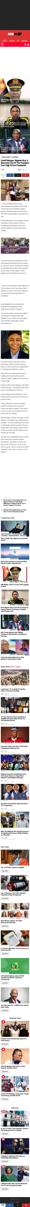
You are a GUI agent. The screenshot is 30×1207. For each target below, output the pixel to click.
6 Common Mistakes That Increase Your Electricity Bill (15, 949)
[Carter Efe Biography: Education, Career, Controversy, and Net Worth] (15, 1084)
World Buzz (20, 654)
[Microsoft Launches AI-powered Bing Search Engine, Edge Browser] (15, 552)
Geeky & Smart (15, 667)
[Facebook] (10, 1205)
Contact (17, 1202)
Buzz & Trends (14, 581)
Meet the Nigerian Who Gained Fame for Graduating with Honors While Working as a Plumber (15, 833)
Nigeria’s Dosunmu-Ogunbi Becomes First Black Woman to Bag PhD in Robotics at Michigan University (13, 776)
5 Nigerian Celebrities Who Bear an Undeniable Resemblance (13, 1157)
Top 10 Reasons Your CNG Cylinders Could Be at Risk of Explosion (13, 894)
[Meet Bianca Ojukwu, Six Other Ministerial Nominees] (15, 911)
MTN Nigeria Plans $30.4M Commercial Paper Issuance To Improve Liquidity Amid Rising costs (14, 609)
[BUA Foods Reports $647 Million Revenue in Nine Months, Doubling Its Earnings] (15, 141)
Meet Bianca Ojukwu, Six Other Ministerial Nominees (11, 921)
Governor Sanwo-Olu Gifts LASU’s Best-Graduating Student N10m (14, 747)
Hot (18, 41)
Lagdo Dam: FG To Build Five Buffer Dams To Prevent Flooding (13, 690)
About (12, 1202)
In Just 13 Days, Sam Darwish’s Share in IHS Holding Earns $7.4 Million (14, 1129)
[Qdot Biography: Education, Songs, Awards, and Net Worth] (15, 1056)
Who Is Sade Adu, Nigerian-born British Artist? (14, 539)
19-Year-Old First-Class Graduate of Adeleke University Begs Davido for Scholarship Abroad (13, 718)
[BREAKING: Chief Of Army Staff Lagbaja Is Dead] (15, 91)
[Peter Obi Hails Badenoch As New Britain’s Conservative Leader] (15, 647)
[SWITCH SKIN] (25, 44)
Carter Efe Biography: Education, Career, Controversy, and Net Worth (15, 1095)
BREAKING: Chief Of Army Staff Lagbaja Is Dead (15, 585)
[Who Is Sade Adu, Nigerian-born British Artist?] (15, 529)
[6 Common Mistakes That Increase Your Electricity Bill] (15, 938)
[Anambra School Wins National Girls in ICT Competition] (15, 792)
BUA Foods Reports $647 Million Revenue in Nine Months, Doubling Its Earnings (14, 634)
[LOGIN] (28, 44)
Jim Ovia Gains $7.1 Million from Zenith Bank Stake (14, 1006)
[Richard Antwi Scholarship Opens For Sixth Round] (15, 1029)
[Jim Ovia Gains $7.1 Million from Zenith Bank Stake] (15, 995)
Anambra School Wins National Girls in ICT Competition (14, 804)
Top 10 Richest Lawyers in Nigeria (12, 867)
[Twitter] (18, 1205)
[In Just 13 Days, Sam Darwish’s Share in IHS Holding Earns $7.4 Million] (15, 1119)
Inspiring (4, 535)
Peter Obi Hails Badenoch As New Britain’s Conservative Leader (12, 658)
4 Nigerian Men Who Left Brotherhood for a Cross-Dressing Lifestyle (14, 1184)
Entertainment (17, 534)
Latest (5, 41)
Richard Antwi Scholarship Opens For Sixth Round (14, 1039)
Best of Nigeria (6, 534)
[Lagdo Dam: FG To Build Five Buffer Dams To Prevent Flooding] (15, 677)
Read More (5, 871)
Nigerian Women (14, 535)
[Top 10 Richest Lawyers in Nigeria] (15, 858)
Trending (24, 41)
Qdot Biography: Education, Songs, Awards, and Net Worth (13, 1067)
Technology (14, 558)
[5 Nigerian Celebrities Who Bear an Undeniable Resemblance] (15, 1146)
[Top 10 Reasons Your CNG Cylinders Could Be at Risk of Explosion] (15, 883)
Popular (12, 41)
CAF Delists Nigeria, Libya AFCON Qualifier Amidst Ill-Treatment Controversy (12, 977)
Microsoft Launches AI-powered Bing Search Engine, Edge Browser (14, 562)
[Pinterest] (26, 1205)
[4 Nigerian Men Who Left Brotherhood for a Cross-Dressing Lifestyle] (15, 1174)
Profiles (23, 535)
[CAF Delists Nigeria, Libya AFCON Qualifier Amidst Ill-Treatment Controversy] (15, 966)
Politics (23, 581)
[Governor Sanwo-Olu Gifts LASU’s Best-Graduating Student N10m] (15, 735)
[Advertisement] (15, 15)
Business (12, 604)
